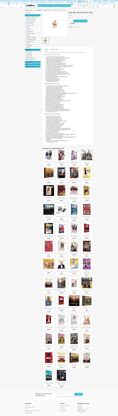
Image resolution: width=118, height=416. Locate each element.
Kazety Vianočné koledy (30, 57)
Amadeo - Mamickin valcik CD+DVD (87, 346)
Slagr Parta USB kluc (74, 253)
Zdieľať (73, 27)
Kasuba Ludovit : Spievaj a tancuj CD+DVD (74, 271)
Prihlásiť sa (62, 407)
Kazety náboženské (30, 59)
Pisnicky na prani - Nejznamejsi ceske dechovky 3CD (74, 218)
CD (39, 5)
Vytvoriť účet (62, 408)
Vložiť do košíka (80, 21)
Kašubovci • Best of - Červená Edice (48, 327)
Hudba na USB (55, 5)
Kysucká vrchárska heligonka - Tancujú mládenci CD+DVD (74, 347)
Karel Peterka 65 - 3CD (61, 345)
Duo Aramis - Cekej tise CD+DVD (61, 254)
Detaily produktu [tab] (54, 49)
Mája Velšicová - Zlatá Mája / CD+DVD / (86, 198)
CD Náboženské (29, 45)
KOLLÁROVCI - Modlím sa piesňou (61, 217)
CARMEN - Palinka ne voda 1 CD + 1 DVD (86, 290)
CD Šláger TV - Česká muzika (31, 17)
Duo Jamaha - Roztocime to (87, 162)
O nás (26, 408)
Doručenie (27, 405)
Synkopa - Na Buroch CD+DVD (86, 254)
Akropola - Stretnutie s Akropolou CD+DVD (49, 236)
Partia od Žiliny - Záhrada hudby (48, 217)
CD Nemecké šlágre (29, 41)
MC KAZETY (44, 5)
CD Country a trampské (30, 21)
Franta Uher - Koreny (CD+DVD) (61, 180)
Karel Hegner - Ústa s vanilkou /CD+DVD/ (74, 327)
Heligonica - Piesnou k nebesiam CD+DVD (61, 236)
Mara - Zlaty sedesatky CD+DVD (87, 180)
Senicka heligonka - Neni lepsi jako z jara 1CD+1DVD (74, 199)
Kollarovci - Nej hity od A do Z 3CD (49, 290)
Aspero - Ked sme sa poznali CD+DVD (74, 236)
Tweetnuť (77, 27)
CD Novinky (28, 35)
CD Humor (28, 27)
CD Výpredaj (28, 47)
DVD (49, 5)
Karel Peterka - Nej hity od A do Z (61, 271)
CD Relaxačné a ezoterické (31, 37)
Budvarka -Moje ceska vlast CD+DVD (86, 217)
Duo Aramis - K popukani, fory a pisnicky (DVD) (86, 272)
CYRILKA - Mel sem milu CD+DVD (87, 365)
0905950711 (86, 409)
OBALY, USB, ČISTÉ (65, 5)
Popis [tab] (46, 49)
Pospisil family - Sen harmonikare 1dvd (49, 346)
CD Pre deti (28, 43)
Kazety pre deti (29, 55)
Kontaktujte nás (28, 413)
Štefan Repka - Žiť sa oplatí (48, 180)
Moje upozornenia (64, 410)
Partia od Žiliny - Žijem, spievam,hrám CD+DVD (61, 290)
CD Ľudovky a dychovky (30, 19)
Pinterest (80, 27)
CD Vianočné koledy (30, 23)
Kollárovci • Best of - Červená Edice (61, 308)
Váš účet (62, 403)
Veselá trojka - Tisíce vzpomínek (74, 365)
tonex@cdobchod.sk (81, 411)
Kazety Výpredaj (29, 53)
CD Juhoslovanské (29, 31)
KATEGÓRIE (28, 12)
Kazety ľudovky (29, 51)
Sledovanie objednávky (65, 405)
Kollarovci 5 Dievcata (48, 271)
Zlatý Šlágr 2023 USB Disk (48, 254)
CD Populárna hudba (30, 25)
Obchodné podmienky (29, 407)
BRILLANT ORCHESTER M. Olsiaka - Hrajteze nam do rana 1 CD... (61, 383)
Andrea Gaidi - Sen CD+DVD (49, 198)
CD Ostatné (28, 29)
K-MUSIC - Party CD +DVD (49, 162)
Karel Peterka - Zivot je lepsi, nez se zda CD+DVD (61, 328)
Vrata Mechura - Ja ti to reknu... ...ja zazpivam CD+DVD (49, 309)
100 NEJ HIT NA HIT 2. (48, 364)
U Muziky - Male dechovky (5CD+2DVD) (61, 198)
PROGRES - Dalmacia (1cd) (86, 308)
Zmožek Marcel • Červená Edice (86, 236)
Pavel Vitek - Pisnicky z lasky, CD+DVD (74, 162)
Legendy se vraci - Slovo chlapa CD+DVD (61, 162)
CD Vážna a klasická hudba (31, 39)
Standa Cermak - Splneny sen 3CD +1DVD (74, 180)
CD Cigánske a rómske (30, 33)
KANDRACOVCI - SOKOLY (74, 308)
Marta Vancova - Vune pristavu (74, 290)
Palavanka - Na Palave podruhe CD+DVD (61, 365)
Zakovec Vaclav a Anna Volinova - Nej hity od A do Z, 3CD (86, 328)
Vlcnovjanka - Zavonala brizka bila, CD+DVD (48, 383)
